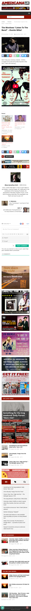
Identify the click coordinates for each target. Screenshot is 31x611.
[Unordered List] (13, 234)
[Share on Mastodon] (20, 55)
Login (27, 223)
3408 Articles (23, 185)
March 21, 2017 (15, 578)
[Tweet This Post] (5, 55)
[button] (29, 13)
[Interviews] (5, 540)
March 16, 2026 (7, 599)
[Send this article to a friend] (13, 55)
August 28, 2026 (14, 420)
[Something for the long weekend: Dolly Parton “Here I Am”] (5, 447)
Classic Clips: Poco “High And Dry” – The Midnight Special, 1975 (22, 423)
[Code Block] (16, 234)
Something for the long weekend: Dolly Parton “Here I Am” (14, 415)
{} (20, 234)
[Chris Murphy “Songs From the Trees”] (5, 455)
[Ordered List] (11, 234)
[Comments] (24, 482)
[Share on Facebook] (3, 55)
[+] (22, 234)
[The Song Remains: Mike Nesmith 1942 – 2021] (20, 118)
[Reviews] (5, 595)
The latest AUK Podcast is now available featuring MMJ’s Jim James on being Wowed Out (15, 516)
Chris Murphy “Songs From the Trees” (8, 424)
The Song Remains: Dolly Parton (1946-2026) (8, 434)
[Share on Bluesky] (25, 55)
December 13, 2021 (8, 34)
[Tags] (15, 482)
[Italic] (5, 234)
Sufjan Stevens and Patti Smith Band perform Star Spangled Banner (19, 575)
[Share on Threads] (28, 55)
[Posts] (6, 482)
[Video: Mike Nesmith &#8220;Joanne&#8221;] (7, 138)
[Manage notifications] (27, 607)
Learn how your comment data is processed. (15, 249)
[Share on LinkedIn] (8, 55)
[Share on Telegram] (23, 55)
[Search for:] (15, 17)
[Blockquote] (14, 234)
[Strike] (9, 234)
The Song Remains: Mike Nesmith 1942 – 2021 (20, 124)
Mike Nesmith (9, 156)
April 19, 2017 (14, 587)
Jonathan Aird (19, 34)
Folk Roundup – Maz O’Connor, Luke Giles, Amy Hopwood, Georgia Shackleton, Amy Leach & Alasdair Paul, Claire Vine (19, 595)
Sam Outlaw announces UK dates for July (19, 584)
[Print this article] (15, 55)
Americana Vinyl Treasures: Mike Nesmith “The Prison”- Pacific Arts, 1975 (7, 125)
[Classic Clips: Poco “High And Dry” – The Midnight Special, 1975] (5, 463)
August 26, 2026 (7, 556)
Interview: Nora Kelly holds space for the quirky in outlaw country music (19, 562)
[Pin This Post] (10, 55)
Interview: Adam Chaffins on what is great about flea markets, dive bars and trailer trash (15, 503)
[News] (5, 576)
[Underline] (7, 234)
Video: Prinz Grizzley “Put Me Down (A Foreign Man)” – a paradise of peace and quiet (14, 522)
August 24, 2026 (15, 565)
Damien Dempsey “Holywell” (11, 512)
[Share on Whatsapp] (18, 55)
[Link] (18, 234)
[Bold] (3, 234)
